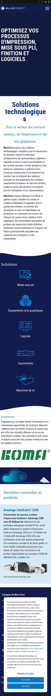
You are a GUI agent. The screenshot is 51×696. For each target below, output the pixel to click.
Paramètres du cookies (25, 673)
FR (2, 686)
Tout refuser (25, 686)
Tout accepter (25, 680)
